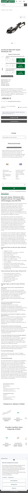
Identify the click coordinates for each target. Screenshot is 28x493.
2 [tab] (13, 43)
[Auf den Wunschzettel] (24, 17)
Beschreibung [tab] (5, 193)
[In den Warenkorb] (2, 14)
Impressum (4, 477)
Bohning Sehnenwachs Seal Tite (13, 63)
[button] (24, 1)
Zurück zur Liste (5, 10)
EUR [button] (20, 1)
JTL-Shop (16, 491)
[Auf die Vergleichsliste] (20, 17)
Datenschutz (11, 477)
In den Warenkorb (20, 60)
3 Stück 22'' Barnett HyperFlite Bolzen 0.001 (15, 56)
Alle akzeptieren (14, 480)
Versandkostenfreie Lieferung (14, 101)
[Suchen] (25, 4)
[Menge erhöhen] (12, 59)
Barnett (7, 84)
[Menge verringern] (7, 59)
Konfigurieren (14, 484)
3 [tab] (14, 43)
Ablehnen (14, 488)
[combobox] (14, 137)
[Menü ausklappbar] (16, 1)
